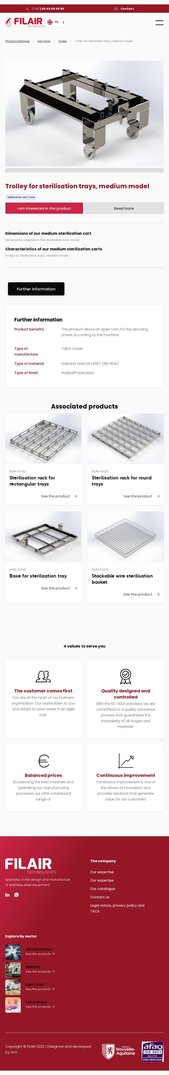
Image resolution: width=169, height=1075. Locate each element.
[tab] (36, 288)
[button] (159, 22)
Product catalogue (17, 41)
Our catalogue (102, 888)
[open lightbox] (84, 113)
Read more (124, 208)
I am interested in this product (44, 208)
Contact (127, 9)
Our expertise (102, 872)
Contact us (99, 897)
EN (56, 22)
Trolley (62, 41)
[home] (25, 22)
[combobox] (56, 22)
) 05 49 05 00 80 (48, 9)
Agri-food (44, 41)
